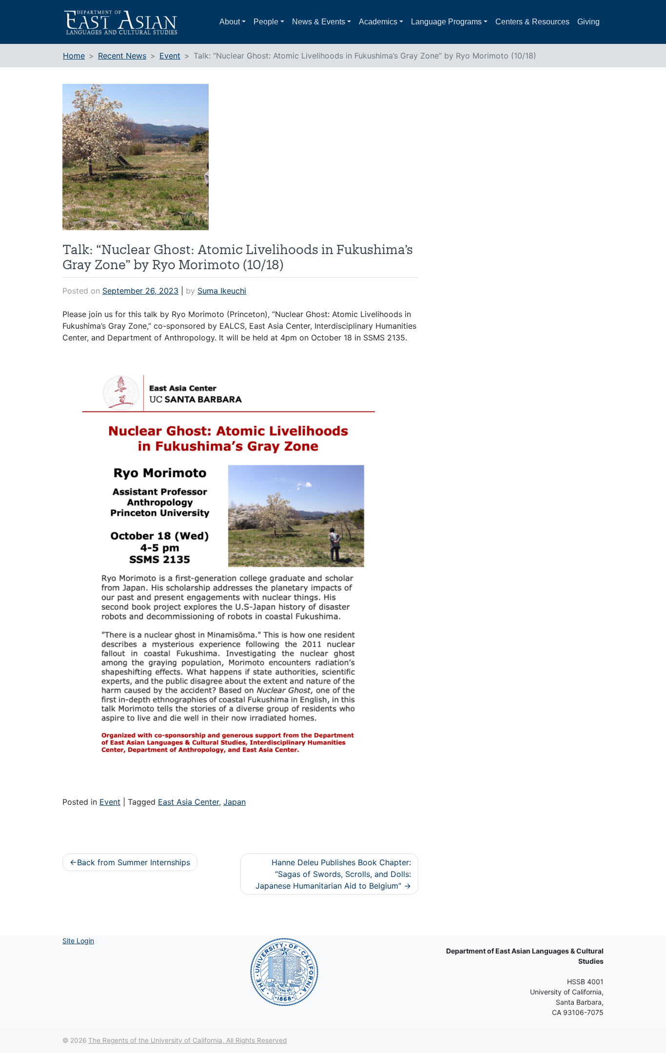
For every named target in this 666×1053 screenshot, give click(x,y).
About (229, 22)
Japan (234, 802)
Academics (378, 22)
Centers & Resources (532, 22)
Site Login (78, 940)
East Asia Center (188, 802)
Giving (588, 22)
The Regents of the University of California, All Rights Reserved (187, 1040)
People (266, 22)
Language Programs (446, 22)
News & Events (318, 22)
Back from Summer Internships (133, 862)
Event (109, 802)
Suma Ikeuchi (221, 291)
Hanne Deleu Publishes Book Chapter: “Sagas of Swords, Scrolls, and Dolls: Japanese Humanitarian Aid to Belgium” (333, 874)
